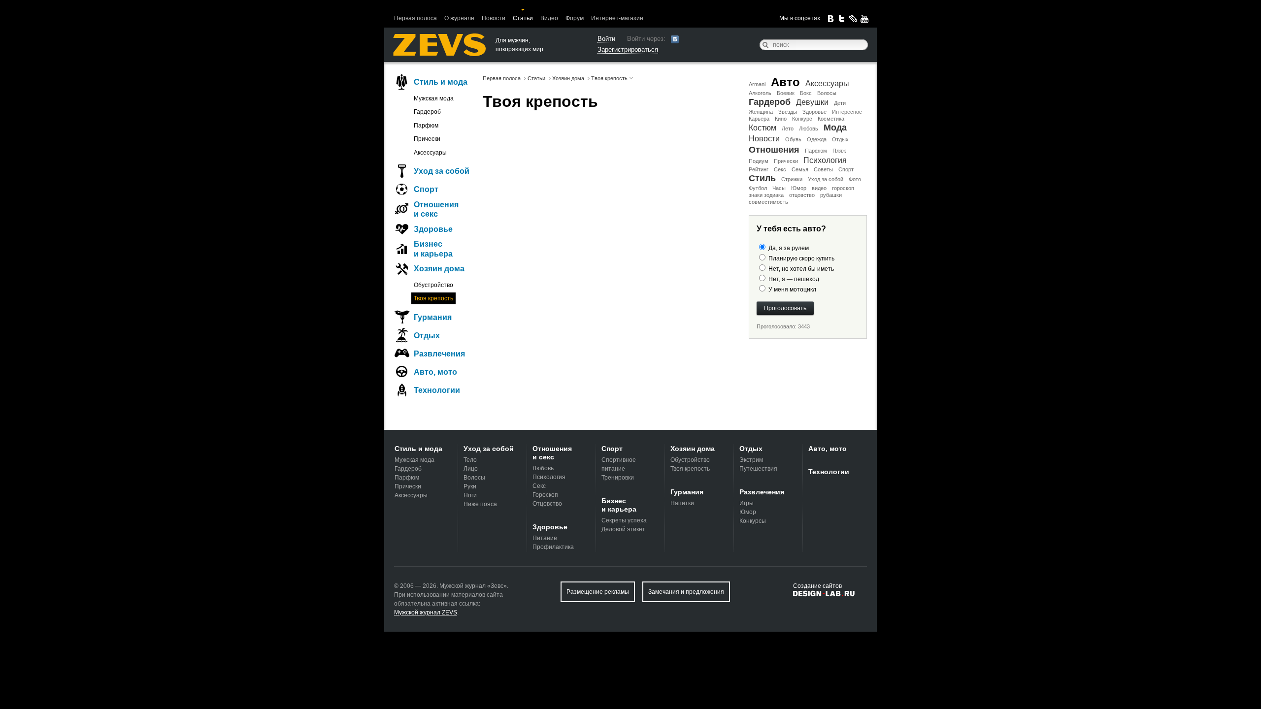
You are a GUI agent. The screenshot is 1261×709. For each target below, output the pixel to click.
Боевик (786, 93)
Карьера (759, 119)
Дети (840, 103)
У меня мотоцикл (792, 289)
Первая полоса (415, 18)
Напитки (682, 503)
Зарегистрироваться (627, 49)
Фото (855, 179)
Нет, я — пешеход (793, 279)
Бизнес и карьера (433, 249)
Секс (780, 169)
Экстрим (751, 459)
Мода (835, 127)
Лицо (471, 468)
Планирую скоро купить (801, 258)
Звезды (787, 112)
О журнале (459, 18)
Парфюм (816, 151)
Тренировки (617, 477)
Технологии (437, 390)
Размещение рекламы (597, 591)
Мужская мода (434, 98)
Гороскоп (545, 494)
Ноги (470, 495)
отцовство (802, 195)
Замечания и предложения (686, 591)
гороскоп (843, 188)
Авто (785, 82)
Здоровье (814, 112)
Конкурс (802, 119)
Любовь (808, 128)
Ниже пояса (480, 504)
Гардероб (770, 102)
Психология (825, 160)
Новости (493, 18)
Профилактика (553, 547)
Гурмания (433, 317)
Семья (800, 169)
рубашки (831, 195)
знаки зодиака (766, 195)
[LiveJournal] (853, 19)
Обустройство (433, 285)
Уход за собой (825, 179)
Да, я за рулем (788, 248)
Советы (823, 169)
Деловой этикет (623, 529)
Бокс (806, 93)
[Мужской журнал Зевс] (439, 44)
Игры (746, 503)
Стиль (762, 178)
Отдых (840, 139)
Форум (574, 18)
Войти (606, 38)
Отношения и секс (436, 209)
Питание (544, 538)
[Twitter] (842, 19)
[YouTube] (864, 19)
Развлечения (439, 354)
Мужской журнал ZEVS (425, 612)
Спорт (846, 169)
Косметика (831, 119)
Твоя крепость (433, 298)
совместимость (768, 202)
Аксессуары (827, 83)
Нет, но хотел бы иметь (801, 268)
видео (819, 188)
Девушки (812, 102)
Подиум (758, 161)
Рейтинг (758, 169)
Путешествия (758, 468)
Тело (470, 459)
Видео (549, 18)
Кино (781, 119)
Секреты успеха (624, 520)
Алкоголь (760, 93)
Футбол (758, 188)
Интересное (847, 112)
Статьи (523, 18)
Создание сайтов (817, 585)
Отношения (774, 150)
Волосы (826, 93)
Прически (786, 161)
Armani (757, 84)
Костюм (762, 128)
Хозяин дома (439, 268)
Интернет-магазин (617, 18)
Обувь (793, 139)
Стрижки (791, 179)
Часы (779, 188)
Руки (470, 486)
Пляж (839, 151)
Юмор (798, 188)
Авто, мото (435, 372)
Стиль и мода (440, 82)
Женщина (761, 112)
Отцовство (547, 503)
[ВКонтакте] (830, 19)
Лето (788, 128)
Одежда (817, 139)
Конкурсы (752, 520)
